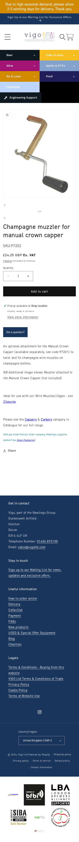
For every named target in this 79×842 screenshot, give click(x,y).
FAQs (12, 621)
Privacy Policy (18, 684)
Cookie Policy (18, 690)
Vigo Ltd (23, 754)
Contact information (41, 767)
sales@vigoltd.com (31, 547)
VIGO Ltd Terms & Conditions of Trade (35, 679)
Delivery (14, 604)
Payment (14, 616)
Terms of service (42, 760)
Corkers (46, 419)
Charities (14, 644)
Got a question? (15, 332)
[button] (7, 37)
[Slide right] (4, 218)
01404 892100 (47, 541)
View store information (22, 317)
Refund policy (62, 760)
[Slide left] (4, 205)
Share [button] (12, 451)
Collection (15, 610)
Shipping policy (62, 754)
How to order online (22, 598)
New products (18, 627)
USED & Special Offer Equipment (32, 633)
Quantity (8, 268)
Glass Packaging (26, 440)
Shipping (7, 260)
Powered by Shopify (39, 754)
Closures (9, 402)
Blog (11, 638)
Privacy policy (21, 760)
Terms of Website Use (24, 696)
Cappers (31, 419)
